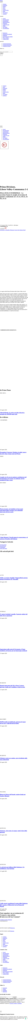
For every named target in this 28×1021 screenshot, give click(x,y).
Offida (4, 25)
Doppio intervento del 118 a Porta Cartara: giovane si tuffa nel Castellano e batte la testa (12, 686)
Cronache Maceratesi (7, 45)
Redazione (5, 33)
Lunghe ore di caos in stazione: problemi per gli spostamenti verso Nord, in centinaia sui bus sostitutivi (13, 478)
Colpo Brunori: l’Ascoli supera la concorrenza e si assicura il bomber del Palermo (14, 538)
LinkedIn (5, 990)
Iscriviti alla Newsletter (8, 36)
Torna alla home (3, 548)
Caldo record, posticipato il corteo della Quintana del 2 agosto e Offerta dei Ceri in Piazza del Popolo (14, 905)
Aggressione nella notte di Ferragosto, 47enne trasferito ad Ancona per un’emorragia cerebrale (13, 649)
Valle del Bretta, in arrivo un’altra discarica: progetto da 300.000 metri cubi (12, 413)
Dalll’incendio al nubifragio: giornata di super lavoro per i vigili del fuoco (13, 722)
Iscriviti (14, 997)
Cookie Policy (6, 39)
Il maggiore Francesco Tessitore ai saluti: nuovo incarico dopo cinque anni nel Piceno (13, 453)
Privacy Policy (6, 37)
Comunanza (2, 547)
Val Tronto (5, 27)
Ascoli (4, 18)
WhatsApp (12, 927)
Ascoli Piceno (3, 546)
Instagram (5, 991)
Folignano (5, 23)
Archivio (5, 14)
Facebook (5, 988)
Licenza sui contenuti (7, 34)
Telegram (12, 931)
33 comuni (5, 94)
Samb (4, 11)
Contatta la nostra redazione (6, 919)
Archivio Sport (3, 544)
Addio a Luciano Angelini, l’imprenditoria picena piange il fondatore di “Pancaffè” (14, 578)
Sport (4, 7)
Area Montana (6, 28)
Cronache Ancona (6, 46)
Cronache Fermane (7, 43)
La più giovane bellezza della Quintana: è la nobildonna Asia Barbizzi (12, 867)
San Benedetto (6, 19)
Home (1, 0)
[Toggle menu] (1, 55)
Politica (4, 6)
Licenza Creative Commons (16, 1003)
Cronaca (4, 4)
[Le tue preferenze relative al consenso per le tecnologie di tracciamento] (25, 1018)
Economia (5, 5)
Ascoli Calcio (6, 10)
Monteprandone (6, 22)
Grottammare (5, 21)
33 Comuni (5, 12)
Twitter (4, 989)
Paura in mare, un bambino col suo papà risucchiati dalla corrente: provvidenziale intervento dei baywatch (11, 510)
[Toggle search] (1, 127)
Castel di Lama (6, 24)
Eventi (4, 9)
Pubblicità (5, 35)
